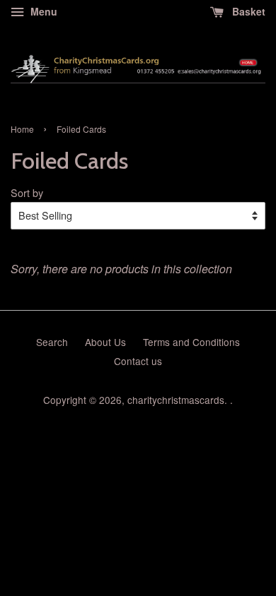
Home (22, 129)
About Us (105, 342)
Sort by (27, 192)
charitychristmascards (175, 400)
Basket (247, 11)
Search (52, 342)
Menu (42, 11)
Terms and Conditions (191, 342)
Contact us (138, 361)
